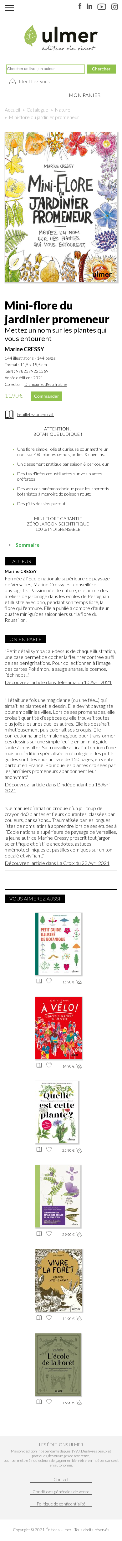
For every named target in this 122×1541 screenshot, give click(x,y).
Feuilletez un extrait (35, 414)
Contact (61, 1479)
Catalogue (37, 110)
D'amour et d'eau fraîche (45, 384)
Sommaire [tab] (27, 545)
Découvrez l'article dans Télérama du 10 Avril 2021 (58, 682)
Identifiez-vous (34, 81)
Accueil (12, 110)
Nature (62, 110)
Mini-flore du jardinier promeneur (44, 117)
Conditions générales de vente (61, 1491)
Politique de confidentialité (61, 1503)
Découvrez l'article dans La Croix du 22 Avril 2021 (57, 863)
